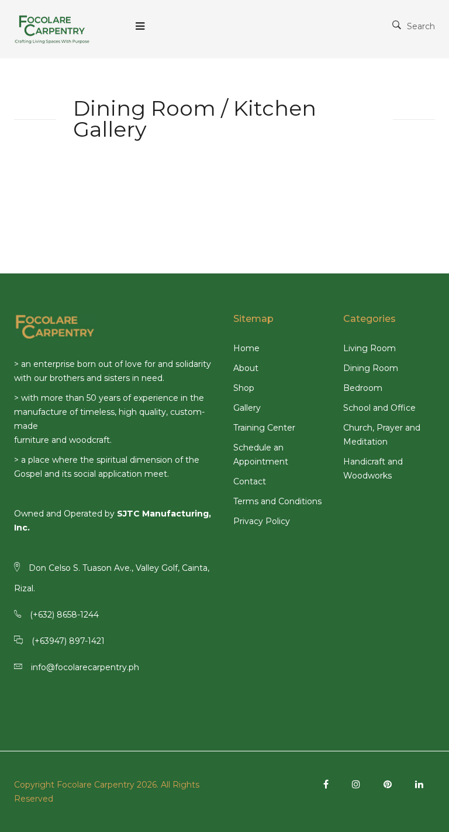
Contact (249, 481)
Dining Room (370, 368)
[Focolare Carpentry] (52, 29)
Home (246, 348)
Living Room (369, 348)
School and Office (379, 408)
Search (421, 26)
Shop (243, 388)
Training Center (264, 427)
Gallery (247, 408)
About (245, 368)
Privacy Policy (261, 521)
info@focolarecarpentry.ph (85, 667)
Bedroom (362, 388)
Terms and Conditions (277, 501)
